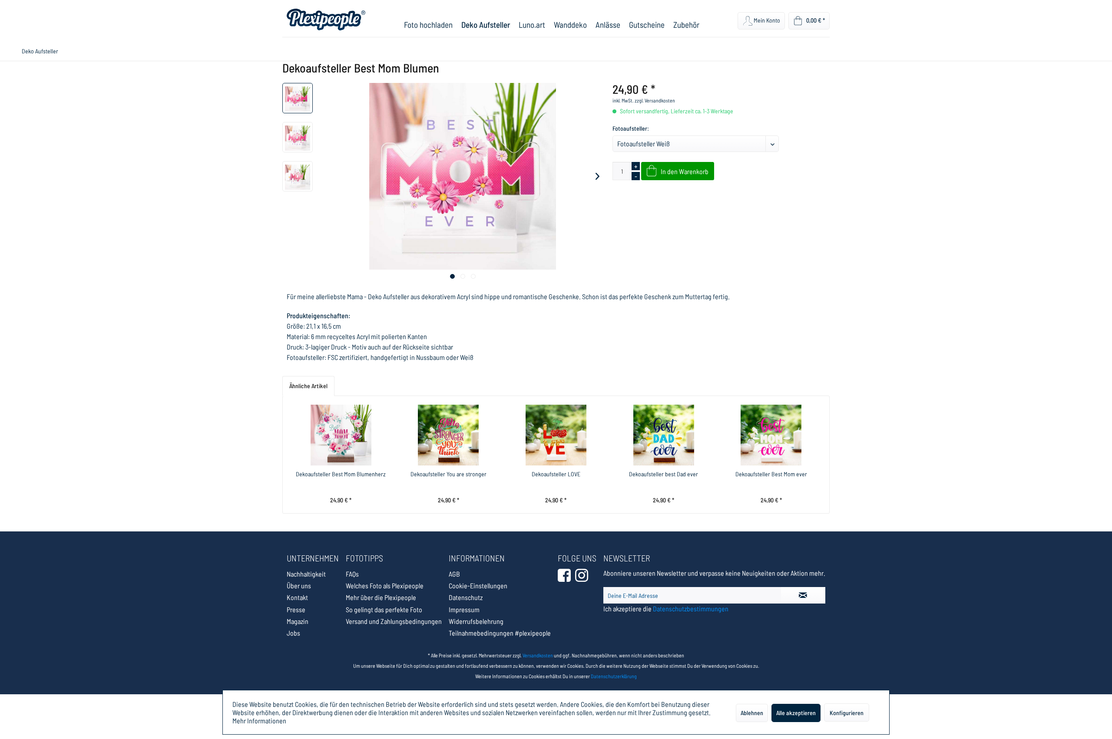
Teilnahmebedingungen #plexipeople (500, 633)
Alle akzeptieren (796, 712)
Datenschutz (466, 597)
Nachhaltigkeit (306, 574)
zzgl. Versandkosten (655, 100)
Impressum (464, 609)
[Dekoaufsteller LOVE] (556, 435)
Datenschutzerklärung (614, 676)
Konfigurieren (847, 712)
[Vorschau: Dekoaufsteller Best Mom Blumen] (297, 98)
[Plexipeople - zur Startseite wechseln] (326, 19)
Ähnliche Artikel (308, 385)
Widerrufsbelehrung (476, 621)
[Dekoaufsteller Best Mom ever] (771, 435)
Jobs (293, 633)
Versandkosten (538, 655)
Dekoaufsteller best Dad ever (663, 474)
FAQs (352, 574)
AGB (454, 574)
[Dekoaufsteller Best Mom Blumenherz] (341, 435)
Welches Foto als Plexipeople (385, 585)
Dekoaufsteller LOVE (556, 474)
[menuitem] (428, 25)
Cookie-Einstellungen (478, 585)
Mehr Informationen (259, 720)
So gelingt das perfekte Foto (384, 609)
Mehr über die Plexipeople (381, 597)
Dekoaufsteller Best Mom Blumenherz (341, 474)
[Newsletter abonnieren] (803, 595)
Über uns (299, 585)
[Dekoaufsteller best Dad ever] (663, 435)
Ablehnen (752, 712)
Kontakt (297, 597)
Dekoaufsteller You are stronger (448, 474)
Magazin (297, 621)
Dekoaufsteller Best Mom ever (771, 474)
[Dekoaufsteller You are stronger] (448, 435)
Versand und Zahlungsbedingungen (394, 621)
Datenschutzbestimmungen (690, 608)
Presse (296, 609)
